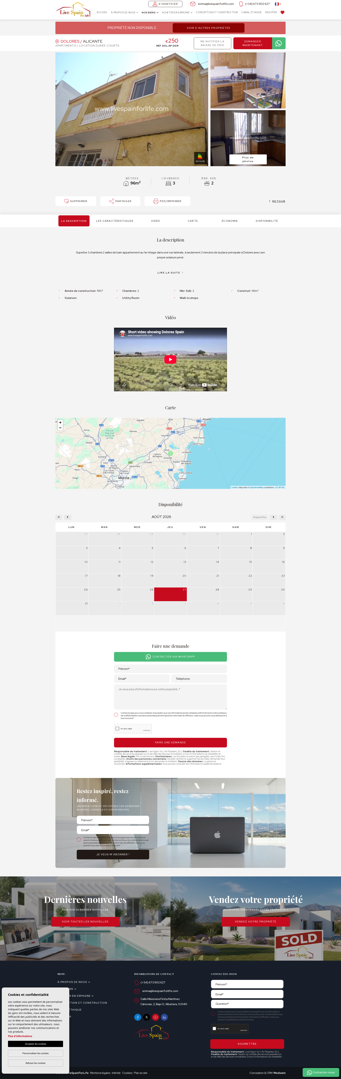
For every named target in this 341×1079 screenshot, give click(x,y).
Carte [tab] (193, 220)
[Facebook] (137, 1017)
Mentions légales (100, 1073)
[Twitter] (146, 1017)
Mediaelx (280, 1073)
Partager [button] (123, 201)
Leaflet (234, 487)
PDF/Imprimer (171, 201)
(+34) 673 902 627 (257, 4)
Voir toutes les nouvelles (85, 921)
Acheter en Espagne (176, 12)
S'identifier (168, 4)
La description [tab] (74, 220)
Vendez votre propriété (255, 921)
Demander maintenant (253, 43)
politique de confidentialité (131, 840)
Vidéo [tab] (156, 220)
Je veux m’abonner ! (113, 854)
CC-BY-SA (279, 487)
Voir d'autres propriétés (208, 27)
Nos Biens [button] (148, 12)
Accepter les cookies (35, 1043)
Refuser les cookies (35, 1063)
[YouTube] (155, 1017)
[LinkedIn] (164, 1017)
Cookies (127, 1073)
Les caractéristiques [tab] (115, 220)
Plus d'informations (20, 1036)
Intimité (116, 1073)
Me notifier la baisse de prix (212, 43)
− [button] (60, 428)
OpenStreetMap (256, 487)
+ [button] (60, 422)
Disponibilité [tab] (267, 220)
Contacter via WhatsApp (174, 656)
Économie (230, 220)
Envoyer (271, 12)
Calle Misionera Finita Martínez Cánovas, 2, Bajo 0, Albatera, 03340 (163, 1001)
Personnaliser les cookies (35, 1053)
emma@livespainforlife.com (216, 4)
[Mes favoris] (282, 12)
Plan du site (140, 1073)
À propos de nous (123, 12)
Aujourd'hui (259, 517)
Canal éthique (252, 12)
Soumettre (247, 1043)
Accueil (102, 12)
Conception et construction (217, 12)
